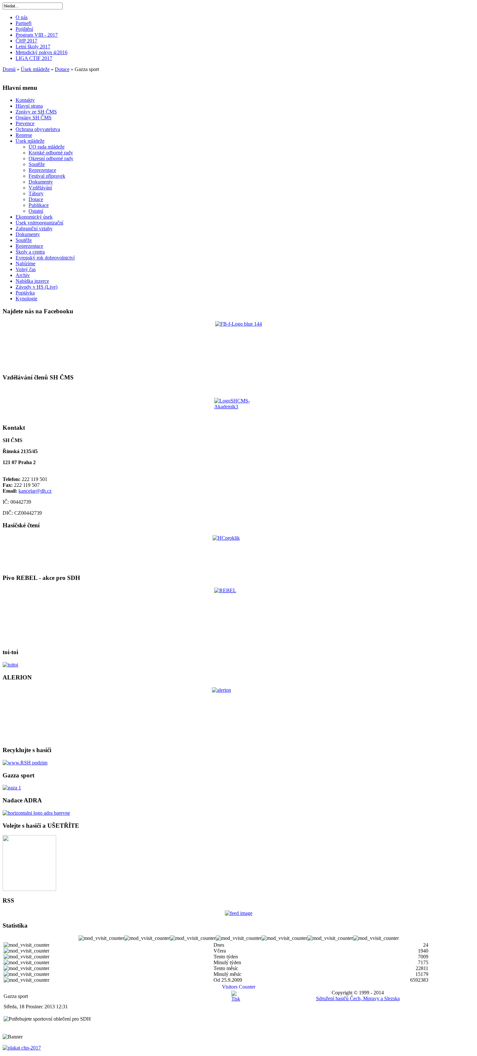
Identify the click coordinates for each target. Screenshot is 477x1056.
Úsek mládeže (35, 69)
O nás (22, 17)
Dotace (62, 69)
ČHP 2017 (26, 40)
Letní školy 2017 (33, 46)
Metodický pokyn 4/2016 (41, 52)
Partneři (23, 23)
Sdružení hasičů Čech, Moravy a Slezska (358, 998)
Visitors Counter (238, 987)
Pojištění (24, 29)
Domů (9, 69)
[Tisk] (235, 999)
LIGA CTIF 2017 (34, 58)
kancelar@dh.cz (35, 491)
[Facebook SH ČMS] (238, 344)
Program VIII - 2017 (37, 35)
